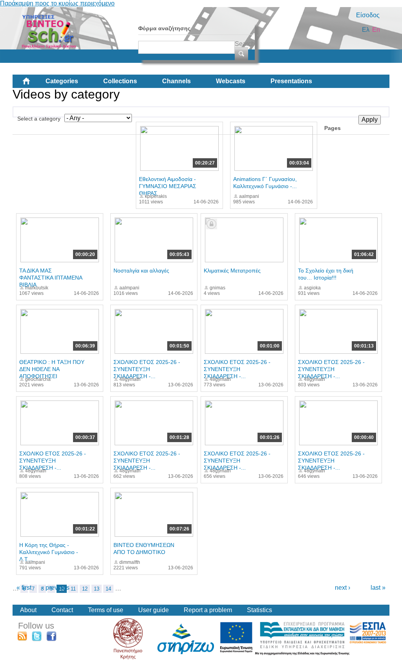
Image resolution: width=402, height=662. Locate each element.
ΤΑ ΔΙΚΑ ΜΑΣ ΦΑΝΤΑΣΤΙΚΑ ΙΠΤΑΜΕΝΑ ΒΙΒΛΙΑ (50, 277)
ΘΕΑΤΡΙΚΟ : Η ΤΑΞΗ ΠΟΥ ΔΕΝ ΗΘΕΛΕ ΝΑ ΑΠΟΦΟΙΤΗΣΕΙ (51, 369)
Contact (62, 610)
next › (342, 587)
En (376, 29)
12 (85, 589)
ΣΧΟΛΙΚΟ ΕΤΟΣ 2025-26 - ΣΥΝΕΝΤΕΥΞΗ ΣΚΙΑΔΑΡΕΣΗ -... (146, 369)
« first (23, 587)
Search (245, 43)
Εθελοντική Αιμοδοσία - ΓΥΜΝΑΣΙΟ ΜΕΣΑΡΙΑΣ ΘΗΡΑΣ (167, 186)
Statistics (259, 610)
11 (73, 589)
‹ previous (55, 587)
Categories (62, 81)
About (28, 610)
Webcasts (230, 81)
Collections (120, 81)
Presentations (291, 81)
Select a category (38, 118)
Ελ (365, 29)
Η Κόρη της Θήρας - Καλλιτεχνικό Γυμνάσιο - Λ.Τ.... (48, 552)
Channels (176, 81)
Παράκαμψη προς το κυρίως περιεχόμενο (57, 3)
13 (96, 589)
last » (378, 587)
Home (32, 84)
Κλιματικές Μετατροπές (232, 270)
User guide (153, 610)
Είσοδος (368, 15)
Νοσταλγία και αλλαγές (141, 270)
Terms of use (105, 610)
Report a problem (208, 610)
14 (108, 589)
